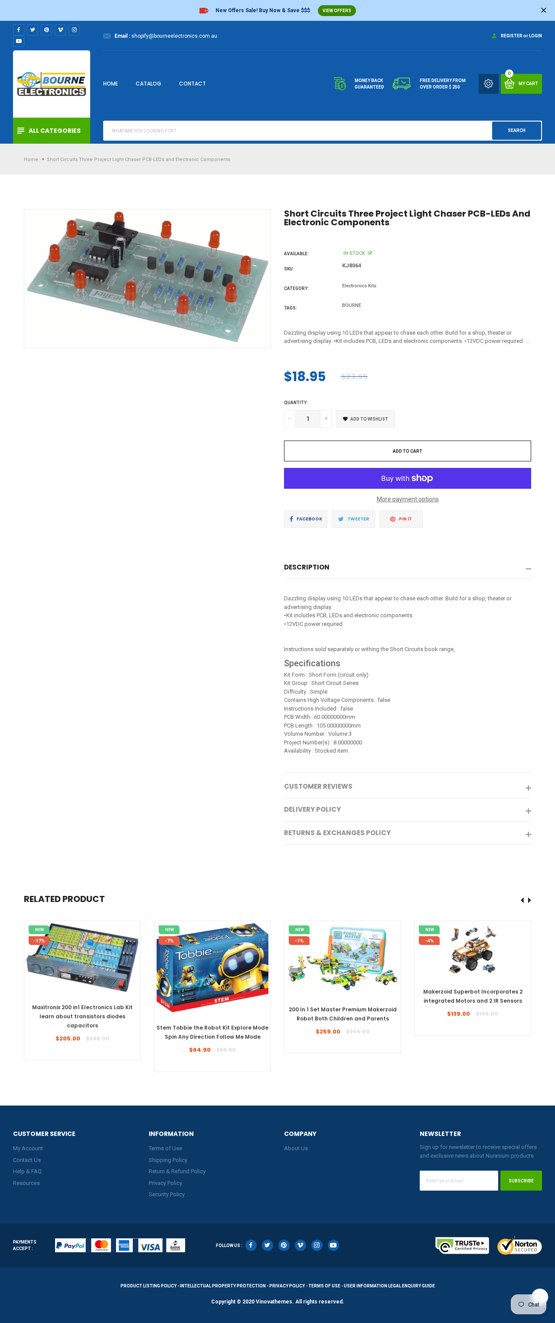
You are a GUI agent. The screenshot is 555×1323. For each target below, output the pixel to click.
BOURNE (351, 305)
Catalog (148, 83)
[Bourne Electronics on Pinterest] (46, 30)
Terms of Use (165, 1148)
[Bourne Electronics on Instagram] (74, 30)
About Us (296, 1148)
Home (110, 83)
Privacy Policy (165, 1183)
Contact (192, 83)
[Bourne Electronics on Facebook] (18, 30)
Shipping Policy (168, 1160)
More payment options (408, 499)
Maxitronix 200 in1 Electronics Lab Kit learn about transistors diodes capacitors (82, 1016)
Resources (26, 1183)
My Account (28, 1148)
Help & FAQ (27, 1171)
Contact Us (27, 1160)
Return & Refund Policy (177, 1171)
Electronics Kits (359, 286)
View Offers (337, 10)
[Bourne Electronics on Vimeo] (60, 30)
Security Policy (167, 1194)
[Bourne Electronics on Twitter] (32, 30)
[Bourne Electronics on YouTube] (18, 41)
